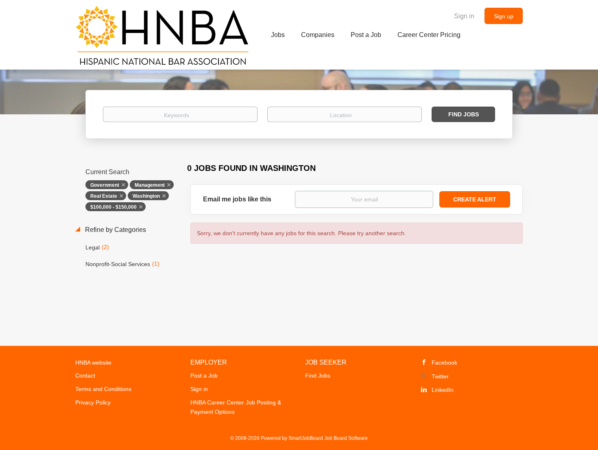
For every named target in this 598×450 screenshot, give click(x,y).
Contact (85, 375)
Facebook (444, 362)
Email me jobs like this (237, 199)
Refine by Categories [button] (114, 229)
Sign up (503, 16)
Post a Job (204, 375)
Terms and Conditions (103, 389)
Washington (146, 196)
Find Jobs (463, 114)
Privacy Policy (93, 402)
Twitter (440, 376)
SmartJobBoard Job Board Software (328, 438)
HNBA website (93, 362)
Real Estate (103, 196)
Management (150, 185)
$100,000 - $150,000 (113, 207)
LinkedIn (443, 390)
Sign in (464, 16)
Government (104, 185)
